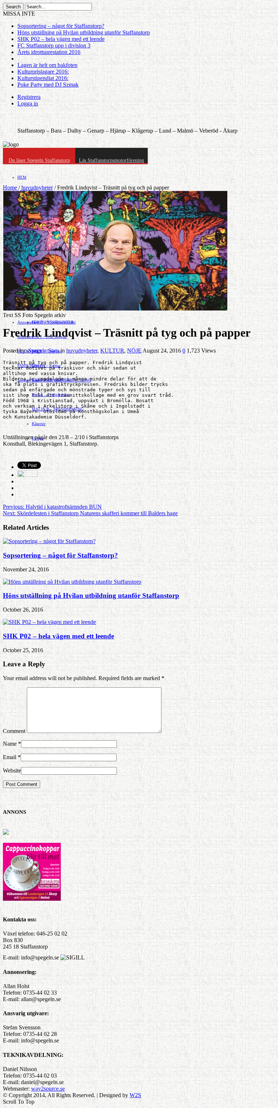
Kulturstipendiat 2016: (42, 78)
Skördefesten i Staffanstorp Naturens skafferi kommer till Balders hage (90, 513)
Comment (14, 731)
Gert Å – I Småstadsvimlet (54, 322)
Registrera (29, 97)
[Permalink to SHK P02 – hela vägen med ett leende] (49, 622)
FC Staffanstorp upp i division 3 (53, 45)
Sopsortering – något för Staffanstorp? (60, 26)
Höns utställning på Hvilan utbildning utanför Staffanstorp (83, 32)
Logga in (27, 103)
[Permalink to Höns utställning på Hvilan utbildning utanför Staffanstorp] (72, 582)
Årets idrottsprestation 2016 (48, 52)
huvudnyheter (37, 187)
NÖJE (134, 350)
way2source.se (48, 1089)
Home (10, 187)
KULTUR (112, 350)
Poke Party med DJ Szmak (48, 85)
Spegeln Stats (44, 350)
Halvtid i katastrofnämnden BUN (52, 507)
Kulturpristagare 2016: (43, 71)
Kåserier (39, 423)
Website (12, 770)
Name (10, 744)
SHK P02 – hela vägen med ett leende (61, 39)
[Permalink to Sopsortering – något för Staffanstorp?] (49, 541)
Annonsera (26, 322)
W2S (135, 1095)
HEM (21, 177)
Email (9, 757)
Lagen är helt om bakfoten (47, 65)
